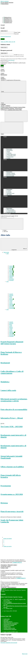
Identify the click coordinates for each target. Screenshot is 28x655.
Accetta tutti (5, 566)
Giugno (11, 272)
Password (16, 33)
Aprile (11, 269)
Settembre (11, 276)
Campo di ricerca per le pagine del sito (9, 216)
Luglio (11, 273)
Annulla (2, 105)
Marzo (11, 268)
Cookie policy (6, 619)
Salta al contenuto (5, 1)
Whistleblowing (7, 626)
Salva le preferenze (12, 587)
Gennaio (11, 266)
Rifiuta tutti (12, 565)
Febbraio (11, 267)
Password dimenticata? (6, 36)
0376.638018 (8, 602)
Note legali (5, 620)
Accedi (2, 25)
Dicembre (11, 280)
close (2, 134)
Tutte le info (6, 252)
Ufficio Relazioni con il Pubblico (10, 622)
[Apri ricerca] (16, 116)
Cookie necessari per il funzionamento (9, 582)
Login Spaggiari (11, 60)
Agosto (11, 275)
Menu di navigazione (19, 249)
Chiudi (2, 69)
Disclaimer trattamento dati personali (9, 642)
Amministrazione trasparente (9, 629)
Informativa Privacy (7, 621)
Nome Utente (17, 32)
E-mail (15, 54)
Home (4, 230)
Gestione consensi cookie (9, 628)
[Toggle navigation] (12, 127)
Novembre (11, 279)
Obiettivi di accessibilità (8, 625)
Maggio (11, 271)
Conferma (8, 105)
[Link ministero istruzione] (7, 2)
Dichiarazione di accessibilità (10, 624)
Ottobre (11, 277)
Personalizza (4, 565)
